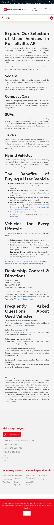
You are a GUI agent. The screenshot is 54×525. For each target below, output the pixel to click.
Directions (42, 479)
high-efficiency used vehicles (24, 209)
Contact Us (13, 434)
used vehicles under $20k (39, 207)
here (16, 216)
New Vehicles (8, 475)
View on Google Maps (25, 299)
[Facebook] (5, 458)
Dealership (45, 470)
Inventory (8, 470)
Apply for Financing (30, 476)
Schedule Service (18, 476)
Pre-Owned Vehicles (7, 480)
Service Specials (17, 483)
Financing (32, 470)
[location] (49, 2)
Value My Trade (30, 483)
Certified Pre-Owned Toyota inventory (31, 67)
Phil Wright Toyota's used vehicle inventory (23, 261)
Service (18, 470)
